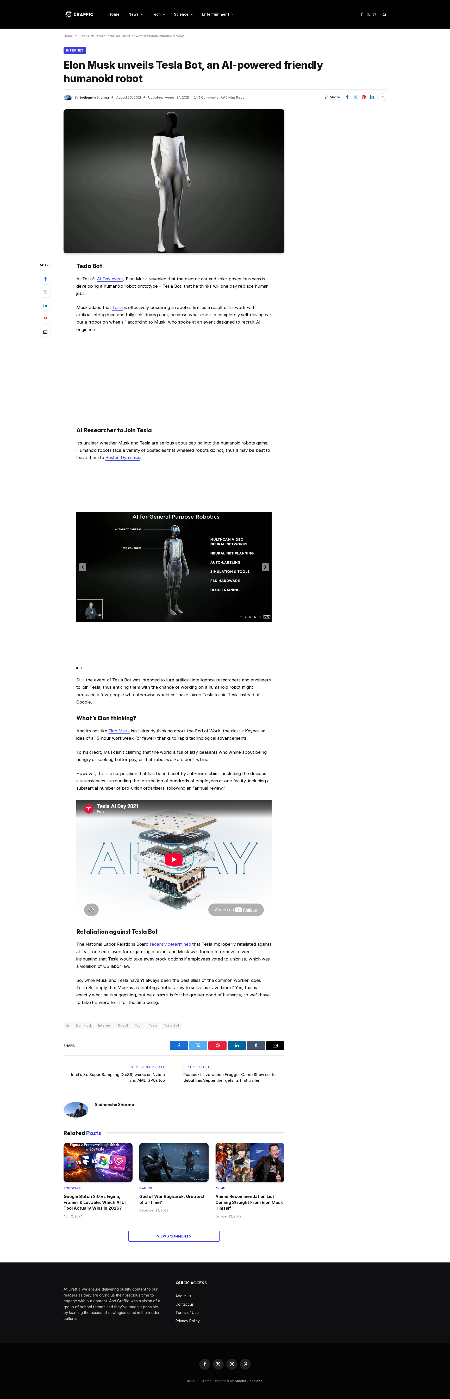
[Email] (45, 332)
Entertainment (215, 14)
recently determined (170, 944)
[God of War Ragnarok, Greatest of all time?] (173, 1162)
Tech (156, 14)
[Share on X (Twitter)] (355, 97)
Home (114, 14)
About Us (183, 1296)
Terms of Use (187, 1312)
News (133, 14)
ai (67, 1025)
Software (72, 1188)
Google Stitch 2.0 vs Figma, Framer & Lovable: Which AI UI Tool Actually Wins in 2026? (95, 1202)
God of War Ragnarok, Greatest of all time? (172, 1199)
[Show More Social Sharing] (382, 97)
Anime (220, 1188)
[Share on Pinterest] (364, 97)
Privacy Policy (188, 1321)
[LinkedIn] (45, 305)
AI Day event (110, 278)
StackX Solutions (248, 1381)
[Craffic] (79, 14)
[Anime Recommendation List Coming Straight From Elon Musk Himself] (249, 1162)
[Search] (384, 14)
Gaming (145, 1188)
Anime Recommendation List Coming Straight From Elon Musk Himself (249, 1202)
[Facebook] (45, 279)
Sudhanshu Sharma (94, 97)
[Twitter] (45, 292)
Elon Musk (119, 730)
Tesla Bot (171, 1025)
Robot (123, 1025)
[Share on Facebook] (347, 97)
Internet (75, 50)
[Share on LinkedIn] (372, 97)
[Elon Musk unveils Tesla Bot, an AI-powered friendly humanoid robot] (174, 181)
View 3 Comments (174, 1236)
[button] (82, 567)
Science (181, 14)
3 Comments (208, 97)
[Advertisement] (174, 379)
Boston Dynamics (122, 457)
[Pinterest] (45, 318)
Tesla (117, 307)
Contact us (185, 1304)
